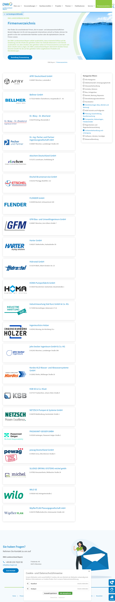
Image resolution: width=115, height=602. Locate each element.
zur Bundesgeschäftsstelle (14, 14)
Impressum (62, 597)
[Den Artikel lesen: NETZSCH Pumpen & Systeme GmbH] (15, 426)
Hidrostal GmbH (37, 261)
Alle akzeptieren (65, 593)
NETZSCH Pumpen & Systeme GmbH (46, 410)
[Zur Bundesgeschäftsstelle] (113, 5)
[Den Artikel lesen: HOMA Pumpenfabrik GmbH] (15, 298)
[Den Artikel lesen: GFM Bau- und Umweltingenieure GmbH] (15, 235)
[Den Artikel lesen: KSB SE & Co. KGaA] (15, 404)
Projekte (58, 6)
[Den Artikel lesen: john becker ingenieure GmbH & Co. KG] (15, 362)
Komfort (34, 583)
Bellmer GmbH (36, 94)
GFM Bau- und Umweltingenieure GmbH (48, 219)
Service (90, 6)
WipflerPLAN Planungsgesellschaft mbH (47, 507)
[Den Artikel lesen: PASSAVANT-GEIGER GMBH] (14, 436)
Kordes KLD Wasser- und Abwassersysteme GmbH (49, 369)
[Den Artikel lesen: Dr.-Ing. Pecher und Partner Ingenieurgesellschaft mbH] (14, 142)
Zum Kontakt (10, 570)
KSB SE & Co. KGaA (38, 388)
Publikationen (80, 6)
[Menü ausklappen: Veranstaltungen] (36, 6)
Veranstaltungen (29, 6)
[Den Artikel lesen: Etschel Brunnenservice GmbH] (15, 192)
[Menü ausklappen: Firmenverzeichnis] (111, 6)
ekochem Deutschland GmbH (43, 155)
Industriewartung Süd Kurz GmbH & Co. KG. (49, 303)
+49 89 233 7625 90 (14, 562)
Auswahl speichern (50, 593)
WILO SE (33, 489)
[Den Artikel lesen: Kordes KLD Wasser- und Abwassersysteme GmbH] (15, 383)
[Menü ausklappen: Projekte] (62, 6)
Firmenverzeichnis (103, 6)
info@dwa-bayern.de (10, 565)
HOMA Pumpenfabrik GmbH (42, 282)
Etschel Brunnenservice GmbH (43, 176)
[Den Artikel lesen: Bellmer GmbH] (15, 110)
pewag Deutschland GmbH (42, 449)
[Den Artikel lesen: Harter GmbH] (15, 256)
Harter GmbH (36, 240)
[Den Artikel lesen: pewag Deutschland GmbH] (14, 455)
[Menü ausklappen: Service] (94, 6)
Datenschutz (53, 597)
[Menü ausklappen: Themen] (72, 6)
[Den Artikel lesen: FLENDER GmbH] (15, 213)
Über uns (17, 6)
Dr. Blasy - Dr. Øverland (40, 115)
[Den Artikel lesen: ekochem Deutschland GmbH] (15, 171)
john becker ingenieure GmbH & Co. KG (47, 346)
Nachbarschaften (45, 6)
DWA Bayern (51, 62)
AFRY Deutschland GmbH (41, 76)
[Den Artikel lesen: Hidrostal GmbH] (15, 277)
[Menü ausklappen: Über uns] (21, 6)
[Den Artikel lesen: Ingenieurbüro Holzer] (15, 341)
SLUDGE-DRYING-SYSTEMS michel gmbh (48, 468)
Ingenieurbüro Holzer (39, 325)
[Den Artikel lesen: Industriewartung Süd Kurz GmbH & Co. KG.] (15, 319)
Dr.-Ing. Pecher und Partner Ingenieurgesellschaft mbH (42, 138)
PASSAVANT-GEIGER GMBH (42, 431)
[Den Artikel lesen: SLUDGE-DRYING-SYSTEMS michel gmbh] (15, 484)
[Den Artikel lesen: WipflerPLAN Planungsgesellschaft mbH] (14, 513)
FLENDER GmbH (37, 197)
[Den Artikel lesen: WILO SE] (14, 495)
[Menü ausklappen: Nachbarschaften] (52, 6)
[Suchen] (113, 7)
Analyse (33, 589)
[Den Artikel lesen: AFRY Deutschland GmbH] (14, 81)
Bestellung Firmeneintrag (20, 57)
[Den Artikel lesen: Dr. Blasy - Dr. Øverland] (15, 131)
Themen (68, 6)
